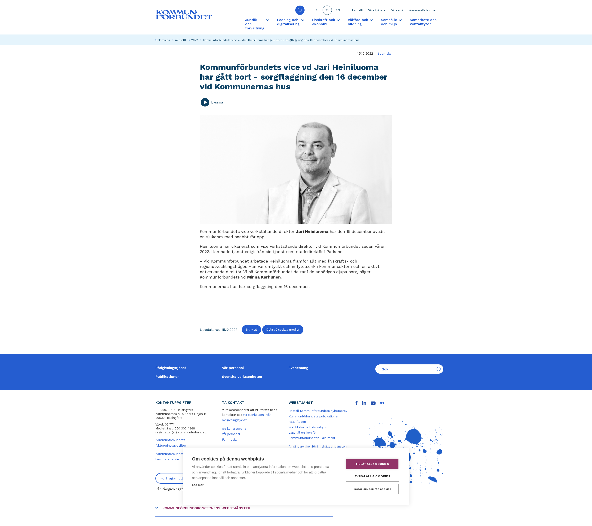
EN (338, 10)
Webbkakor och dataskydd (308, 427)
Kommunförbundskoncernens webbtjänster (206, 508)
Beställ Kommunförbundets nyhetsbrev (318, 411)
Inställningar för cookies (372, 489)
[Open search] (300, 10)
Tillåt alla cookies (372, 464)
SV (327, 10)
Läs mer (198, 485)
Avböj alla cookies (372, 476)
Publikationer (167, 377)
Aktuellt (358, 10)
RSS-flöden (297, 421)
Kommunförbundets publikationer (314, 416)
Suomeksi (385, 53)
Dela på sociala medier (282, 329)
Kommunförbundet (422, 10)
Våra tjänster (377, 10)
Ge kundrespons (234, 428)
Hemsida (164, 40)
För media (229, 439)
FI (316, 10)
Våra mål (397, 10)
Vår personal (233, 368)
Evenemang (298, 368)
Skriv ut (251, 329)
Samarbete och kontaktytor (423, 22)
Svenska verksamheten (242, 377)
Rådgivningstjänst (170, 368)
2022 (194, 40)
